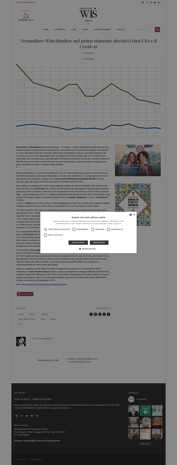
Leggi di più (117, 223)
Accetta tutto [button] (78, 243)
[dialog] (88, 232)
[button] (88, 248)
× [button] (134, 215)
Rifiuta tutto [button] (99, 243)
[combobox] (130, 215)
